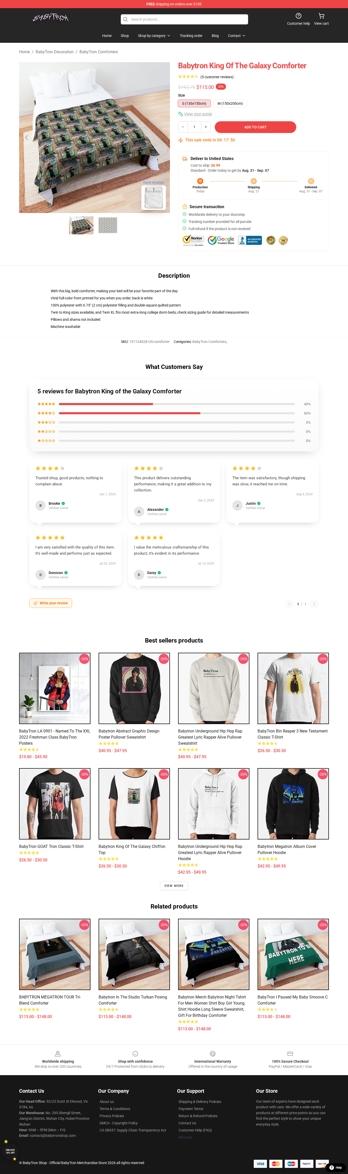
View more (174, 886)
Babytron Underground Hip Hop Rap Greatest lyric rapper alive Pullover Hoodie (210, 852)
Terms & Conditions (115, 1109)
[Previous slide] (27, 137)
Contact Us (187, 1123)
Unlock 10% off (10, 1151)
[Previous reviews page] (289, 604)
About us (107, 1102)
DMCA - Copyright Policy (119, 1123)
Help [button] (339, 1167)
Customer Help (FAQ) (195, 1130)
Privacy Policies (112, 1116)
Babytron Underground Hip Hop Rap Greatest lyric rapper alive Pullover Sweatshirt (210, 737)
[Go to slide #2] (108, 225)
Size (181, 95)
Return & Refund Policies (198, 1116)
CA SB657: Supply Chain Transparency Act (133, 1130)
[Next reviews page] (314, 604)
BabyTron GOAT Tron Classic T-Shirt (51, 846)
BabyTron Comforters (98, 51)
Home (24, 51)
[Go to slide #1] (81, 225)
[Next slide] (162, 137)
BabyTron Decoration (55, 51)
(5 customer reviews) (217, 77)
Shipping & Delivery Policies (200, 1102)
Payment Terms (191, 1109)
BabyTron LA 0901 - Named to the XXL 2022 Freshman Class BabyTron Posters (54, 737)
